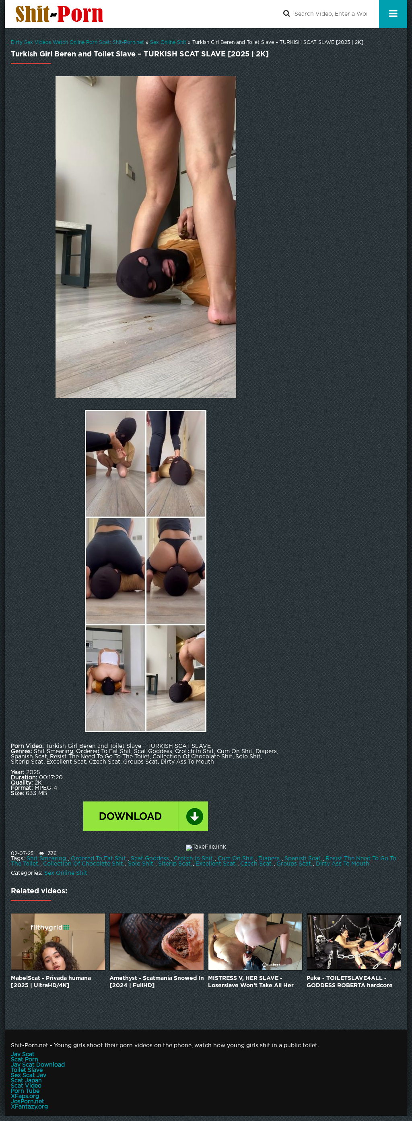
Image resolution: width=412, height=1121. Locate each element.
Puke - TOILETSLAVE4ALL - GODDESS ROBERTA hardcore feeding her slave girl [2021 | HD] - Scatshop (350, 982)
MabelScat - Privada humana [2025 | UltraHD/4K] (51, 982)
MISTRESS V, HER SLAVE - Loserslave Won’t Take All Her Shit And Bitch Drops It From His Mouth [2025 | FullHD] (254, 982)
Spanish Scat (302, 858)
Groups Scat (293, 864)
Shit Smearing (46, 858)
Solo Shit (140, 864)
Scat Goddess (150, 858)
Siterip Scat (174, 864)
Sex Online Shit (65, 873)
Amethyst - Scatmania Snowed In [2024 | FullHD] (156, 982)
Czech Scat (256, 864)
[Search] (286, 14)
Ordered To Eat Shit (98, 858)
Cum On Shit (235, 858)
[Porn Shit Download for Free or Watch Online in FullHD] (61, 14)
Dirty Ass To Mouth (342, 864)
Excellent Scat (215, 864)
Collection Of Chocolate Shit (83, 864)
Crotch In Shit (193, 858)
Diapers (269, 858)
